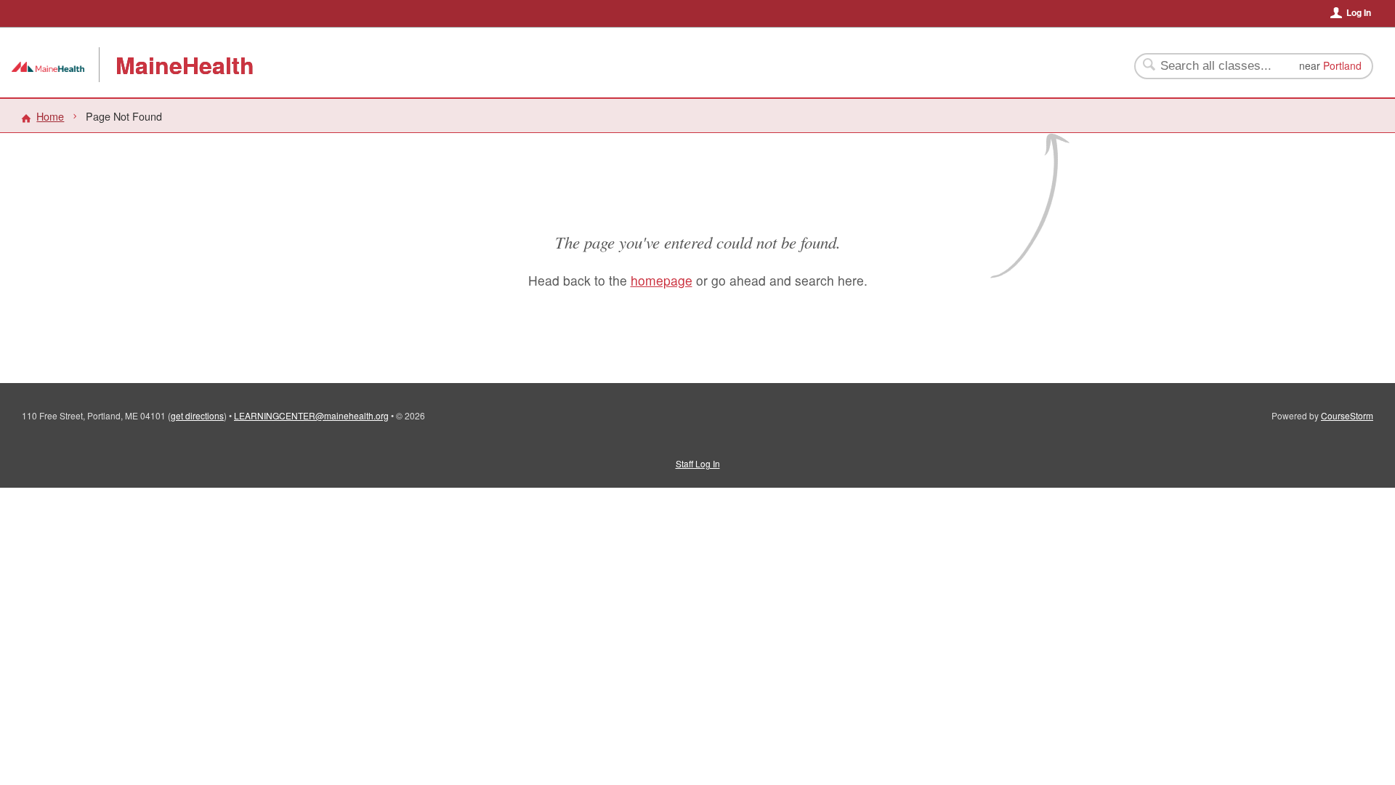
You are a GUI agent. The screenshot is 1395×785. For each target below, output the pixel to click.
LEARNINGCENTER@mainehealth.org (311, 415)
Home (50, 116)
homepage (661, 280)
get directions (197, 415)
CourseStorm (1347, 415)
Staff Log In (698, 463)
